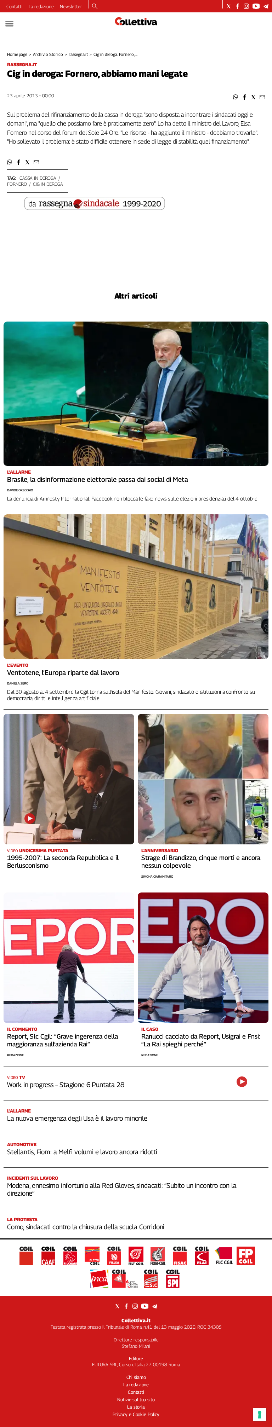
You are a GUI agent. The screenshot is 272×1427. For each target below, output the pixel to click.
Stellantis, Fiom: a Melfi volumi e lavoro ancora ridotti (82, 1152)
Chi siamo (136, 1377)
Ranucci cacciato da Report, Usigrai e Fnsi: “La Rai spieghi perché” (200, 1040)
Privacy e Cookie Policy (136, 1414)
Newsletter (71, 6)
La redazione (41, 6)
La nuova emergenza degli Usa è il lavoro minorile (77, 1118)
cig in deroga (48, 184)
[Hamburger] (9, 24)
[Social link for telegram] (265, 6)
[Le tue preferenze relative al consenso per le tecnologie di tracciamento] (259, 1414)
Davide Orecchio (20, 490)
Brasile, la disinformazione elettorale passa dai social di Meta (97, 479)
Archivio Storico (48, 54)
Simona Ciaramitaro (157, 876)
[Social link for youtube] (256, 6)
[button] (235, 97)
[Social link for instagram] (246, 6)
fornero (17, 184)
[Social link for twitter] (228, 6)
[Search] (94, 7)
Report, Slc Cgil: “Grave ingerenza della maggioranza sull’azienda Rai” (62, 1040)
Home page (17, 54)
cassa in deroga (37, 178)
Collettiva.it (136, 1320)
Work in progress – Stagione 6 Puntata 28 (65, 1084)
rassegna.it (78, 54)
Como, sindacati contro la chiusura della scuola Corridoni (85, 1227)
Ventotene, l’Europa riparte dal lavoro (63, 672)
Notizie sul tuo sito (135, 1399)
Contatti (14, 6)
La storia (136, 1407)
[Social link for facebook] (237, 6)
